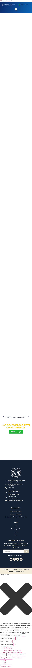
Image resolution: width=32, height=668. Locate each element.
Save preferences (6, 658)
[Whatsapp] (21, 559)
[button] (16, 9)
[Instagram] (14, 559)
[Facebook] (11, 559)
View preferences (19, 655)
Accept (3, 655)
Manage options (7, 647)
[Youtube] (17, 559)
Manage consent (6, 666)
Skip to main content (6, 1)
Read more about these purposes (12, 652)
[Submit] (26, 551)
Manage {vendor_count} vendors (12, 650)
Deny (9, 655)
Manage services (7, 648)
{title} (4, 660)
